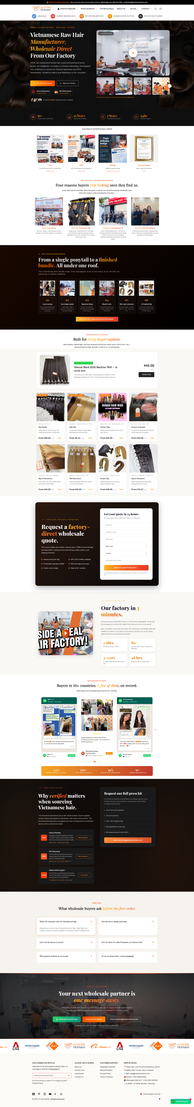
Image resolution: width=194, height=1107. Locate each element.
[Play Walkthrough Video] (133, 52)
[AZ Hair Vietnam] (41, 8)
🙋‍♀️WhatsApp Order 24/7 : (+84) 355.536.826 (141, 1080)
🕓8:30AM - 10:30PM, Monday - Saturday (139, 1083)
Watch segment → (83, 837)
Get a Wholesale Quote (44, 83)
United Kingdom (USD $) (151, 1094)
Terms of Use (61, 1080)
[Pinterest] (39, 1094)
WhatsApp (54, 1069)
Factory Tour (79, 1070)
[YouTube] (50, 1094)
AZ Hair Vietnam (44, 1099)
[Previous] (39, 730)
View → (60, 438)
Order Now (146, 374)
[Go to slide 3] (98, 761)
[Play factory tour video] (66, 633)
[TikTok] (56, 1094)
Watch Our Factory (69, 83)
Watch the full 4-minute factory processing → (97, 319)
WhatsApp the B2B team (68, 1019)
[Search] (155, 8)
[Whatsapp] (61, 1094)
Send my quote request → (126, 568)
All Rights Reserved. (57, 1099)
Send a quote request (94, 1019)
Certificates (79, 1073)
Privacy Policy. (37, 1083)
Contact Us (79, 1077)
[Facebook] (33, 1094)
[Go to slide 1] (94, 761)
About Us (78, 1067)
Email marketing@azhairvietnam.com (127, 840)
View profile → (85, 875)
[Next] (170, 86)
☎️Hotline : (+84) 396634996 (135, 1077)
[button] (160, 8)
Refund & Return (106, 1070)
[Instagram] (44, 1094)
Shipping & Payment (107, 1067)
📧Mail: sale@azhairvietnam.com (137, 1073)
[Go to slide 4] (100, 761)
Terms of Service (106, 1077)
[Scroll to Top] (190, 1096)
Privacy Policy (105, 1073)
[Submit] (68, 1075)
